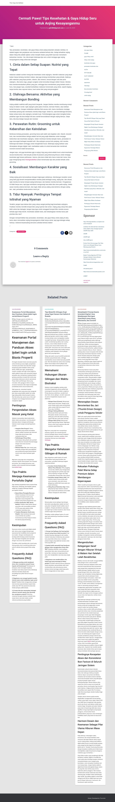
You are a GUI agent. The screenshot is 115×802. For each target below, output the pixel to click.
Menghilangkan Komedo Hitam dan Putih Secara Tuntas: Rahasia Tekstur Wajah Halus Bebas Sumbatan (94, 138)
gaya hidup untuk (88, 56)
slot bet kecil (86, 280)
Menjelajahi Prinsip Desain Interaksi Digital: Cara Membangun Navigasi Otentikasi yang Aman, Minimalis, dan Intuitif (88, 316)
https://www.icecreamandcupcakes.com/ (94, 271)
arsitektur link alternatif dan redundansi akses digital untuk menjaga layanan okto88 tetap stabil (93, 228)
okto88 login (86, 237)
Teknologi (86, 85)
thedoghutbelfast (31, 160)
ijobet (89, 641)
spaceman (87, 82)
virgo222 (85, 282)
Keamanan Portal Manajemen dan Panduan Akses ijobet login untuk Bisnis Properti (94, 112)
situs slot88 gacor (88, 240)
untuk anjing (87, 95)
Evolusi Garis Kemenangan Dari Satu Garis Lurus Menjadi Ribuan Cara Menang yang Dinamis (93, 245)
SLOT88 (86, 79)
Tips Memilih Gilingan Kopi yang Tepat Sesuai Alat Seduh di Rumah (57, 314)
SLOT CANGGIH (88, 76)
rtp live (86, 69)
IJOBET (85, 276)
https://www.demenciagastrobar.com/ (93, 262)
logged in (27, 261)
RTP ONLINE (87, 72)
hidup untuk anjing (89, 59)
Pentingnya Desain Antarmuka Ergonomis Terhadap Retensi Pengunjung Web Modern (92, 147)
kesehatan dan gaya (89, 63)
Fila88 (85, 265)
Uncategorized (21, 231)
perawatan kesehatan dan (91, 66)
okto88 (85, 233)
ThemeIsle (102, 798)
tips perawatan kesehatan (91, 89)
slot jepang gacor (88, 268)
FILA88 (86, 53)
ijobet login (18, 467)
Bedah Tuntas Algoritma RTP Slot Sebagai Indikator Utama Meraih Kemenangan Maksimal (92, 257)
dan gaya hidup (88, 50)
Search (85, 155)
